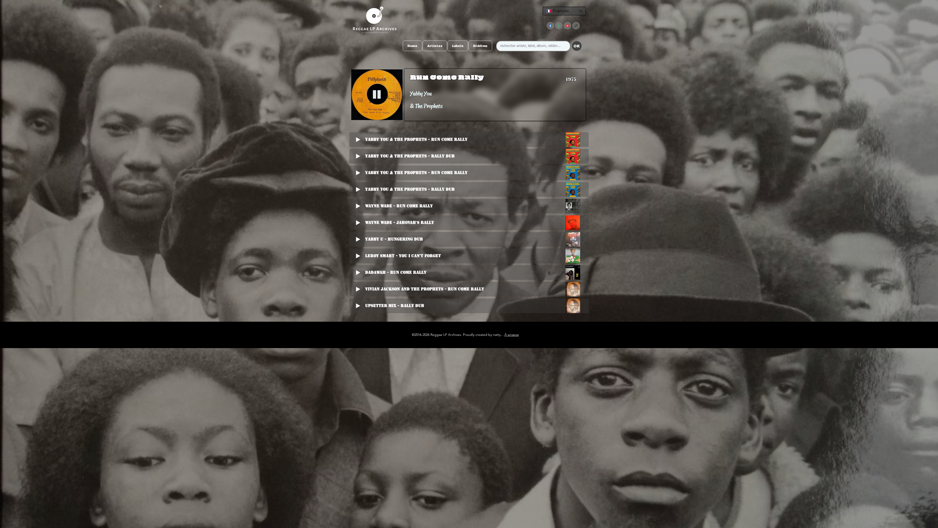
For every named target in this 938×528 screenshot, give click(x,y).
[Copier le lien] (576, 26)
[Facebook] (550, 26)
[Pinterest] (567, 26)
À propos (511, 334)
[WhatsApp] (559, 26)
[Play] (377, 95)
